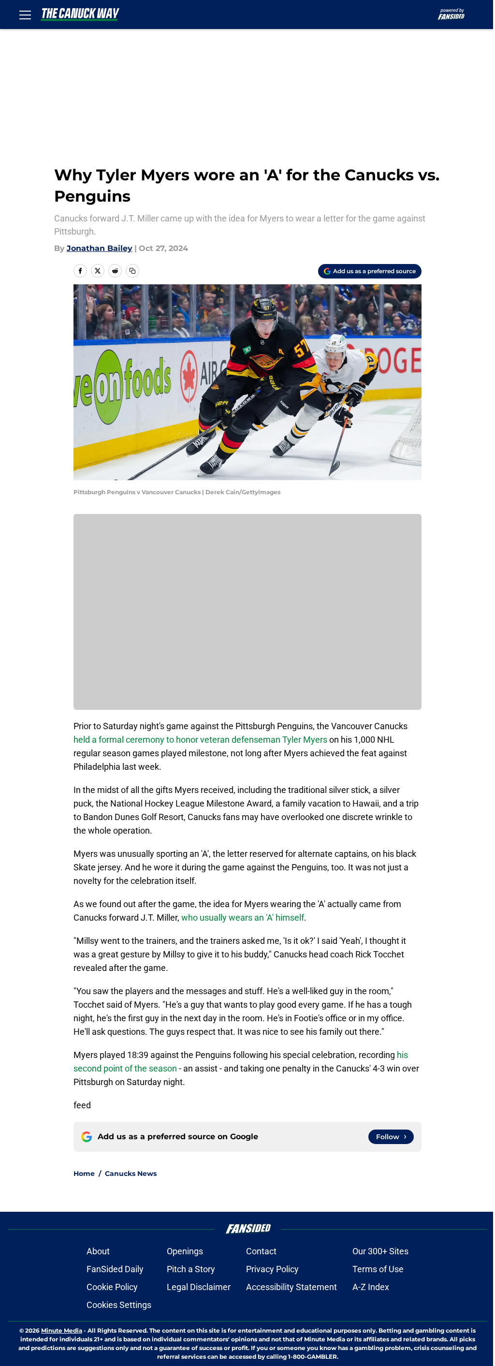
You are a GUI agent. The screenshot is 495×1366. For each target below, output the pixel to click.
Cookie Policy (112, 1287)
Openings (185, 1251)
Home (84, 1173)
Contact (261, 1251)
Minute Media (61, 1330)
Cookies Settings (119, 1305)
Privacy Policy (272, 1269)
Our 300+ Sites (380, 1251)
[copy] (132, 271)
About (98, 1251)
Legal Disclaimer (199, 1287)
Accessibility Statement (291, 1287)
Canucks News (131, 1173)
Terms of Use (378, 1269)
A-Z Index (370, 1287)
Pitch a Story (191, 1269)
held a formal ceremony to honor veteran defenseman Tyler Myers (200, 739)
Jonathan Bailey (99, 248)
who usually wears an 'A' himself (242, 917)
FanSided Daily (115, 1269)
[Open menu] (25, 14)
